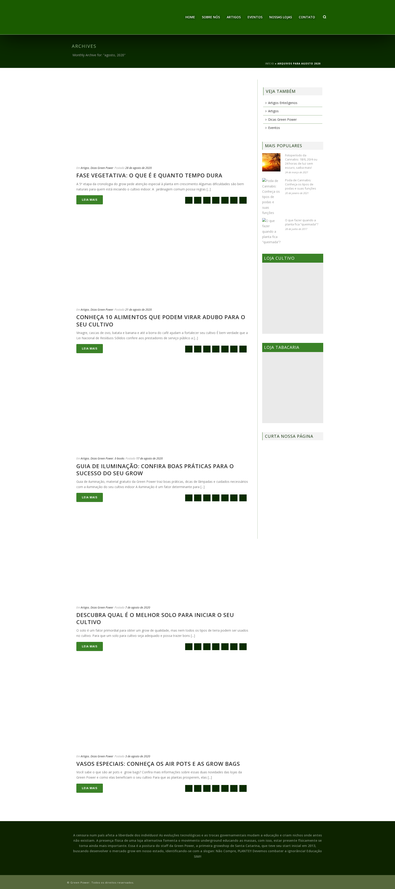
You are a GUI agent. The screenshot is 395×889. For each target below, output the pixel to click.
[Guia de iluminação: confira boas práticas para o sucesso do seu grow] (162, 410)
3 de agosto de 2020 (137, 756)
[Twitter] (207, 200)
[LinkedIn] (243, 200)
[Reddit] (225, 200)
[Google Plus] (215, 200)
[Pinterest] (234, 200)
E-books (119, 458)
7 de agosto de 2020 (137, 607)
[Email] (188, 200)
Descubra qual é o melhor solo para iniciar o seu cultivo (155, 618)
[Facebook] (197, 200)
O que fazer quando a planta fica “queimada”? (301, 222)
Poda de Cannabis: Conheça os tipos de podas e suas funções (300, 184)
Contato (307, 17)
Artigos (234, 17)
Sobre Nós (211, 17)
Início (269, 63)
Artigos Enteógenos (282, 103)
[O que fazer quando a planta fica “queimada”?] (271, 231)
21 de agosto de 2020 (138, 310)
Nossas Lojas (280, 17)
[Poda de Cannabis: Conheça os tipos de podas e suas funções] (271, 196)
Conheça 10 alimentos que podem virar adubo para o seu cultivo (160, 320)
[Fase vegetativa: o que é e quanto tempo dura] (162, 120)
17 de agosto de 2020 (149, 458)
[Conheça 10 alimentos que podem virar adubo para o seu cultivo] (162, 261)
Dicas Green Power (102, 168)
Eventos (255, 17)
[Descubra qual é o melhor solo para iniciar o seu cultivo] (162, 559)
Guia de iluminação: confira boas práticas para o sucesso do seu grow (155, 469)
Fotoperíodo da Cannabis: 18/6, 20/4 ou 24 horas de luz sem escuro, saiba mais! (301, 161)
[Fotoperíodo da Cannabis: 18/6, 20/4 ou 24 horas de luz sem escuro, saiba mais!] (271, 162)
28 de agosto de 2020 (138, 168)
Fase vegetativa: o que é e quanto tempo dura (149, 175)
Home (190, 17)
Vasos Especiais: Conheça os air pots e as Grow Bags (158, 763)
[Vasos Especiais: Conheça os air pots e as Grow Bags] (162, 708)
